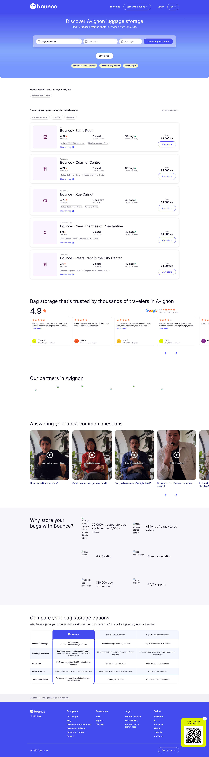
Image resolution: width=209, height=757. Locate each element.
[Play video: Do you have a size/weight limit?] (134, 455)
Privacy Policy (131, 720)
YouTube (158, 736)
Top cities (115, 6)
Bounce (33, 697)
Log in (161, 6)
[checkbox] (41, 95)
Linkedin (158, 732)
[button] (158, 41)
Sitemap (100, 724)
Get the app (72, 716)
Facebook (158, 716)
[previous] (166, 353)
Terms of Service (133, 716)
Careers (70, 736)
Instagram (158, 724)
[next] (176, 353)
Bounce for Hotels (75, 732)
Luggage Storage (49, 697)
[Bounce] (43, 6)
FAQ (98, 716)
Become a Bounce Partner (79, 724)
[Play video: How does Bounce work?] (49, 455)
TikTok (157, 728)
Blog (69, 720)
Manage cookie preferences (132, 725)
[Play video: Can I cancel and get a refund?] (92, 455)
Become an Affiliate (76, 728)
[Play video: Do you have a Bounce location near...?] (176, 455)
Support (100, 720)
